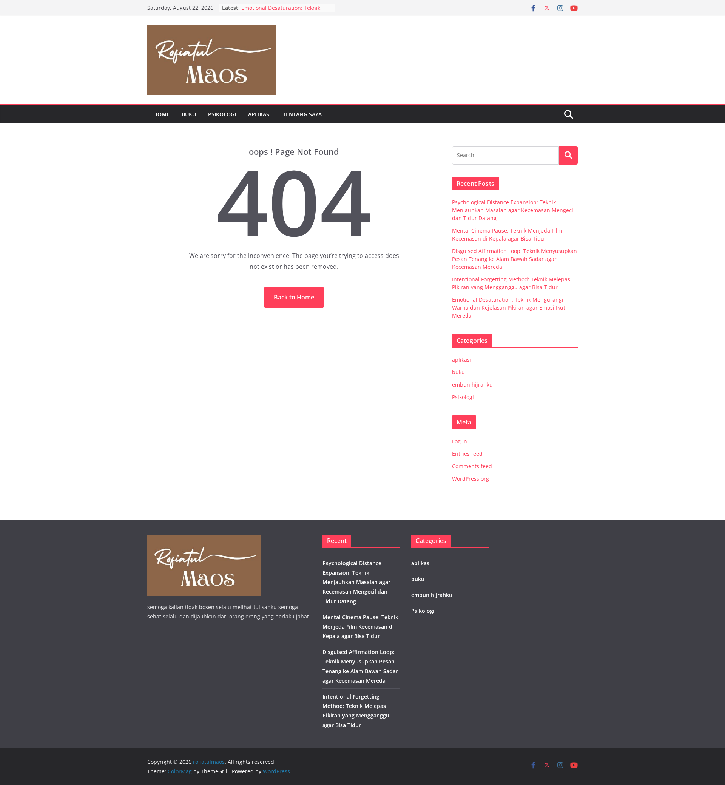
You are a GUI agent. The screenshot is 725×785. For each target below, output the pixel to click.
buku (189, 114)
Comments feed (472, 466)
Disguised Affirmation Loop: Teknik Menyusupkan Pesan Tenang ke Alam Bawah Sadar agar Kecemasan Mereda (514, 258)
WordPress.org (470, 478)
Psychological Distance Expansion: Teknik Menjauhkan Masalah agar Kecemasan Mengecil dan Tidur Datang (513, 210)
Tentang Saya (302, 114)
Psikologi (222, 114)
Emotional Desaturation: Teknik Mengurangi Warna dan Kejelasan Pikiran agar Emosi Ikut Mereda (508, 307)
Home (161, 114)
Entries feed (467, 453)
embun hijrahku (472, 384)
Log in (459, 441)
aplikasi (259, 114)
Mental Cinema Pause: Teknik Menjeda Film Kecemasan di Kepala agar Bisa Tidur (360, 627)
